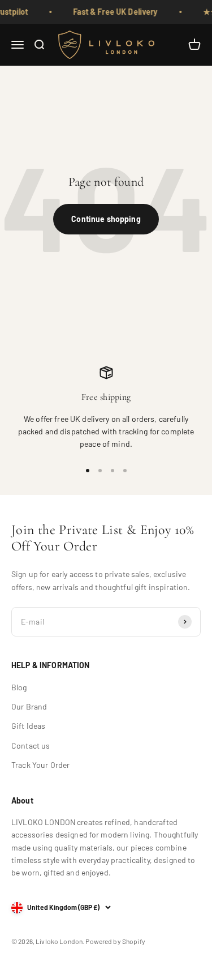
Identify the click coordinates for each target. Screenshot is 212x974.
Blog (19, 687)
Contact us (30, 745)
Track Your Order (40, 765)
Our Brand (29, 706)
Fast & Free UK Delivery (113, 11)
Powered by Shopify (115, 941)
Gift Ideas (28, 726)
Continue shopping (105, 219)
